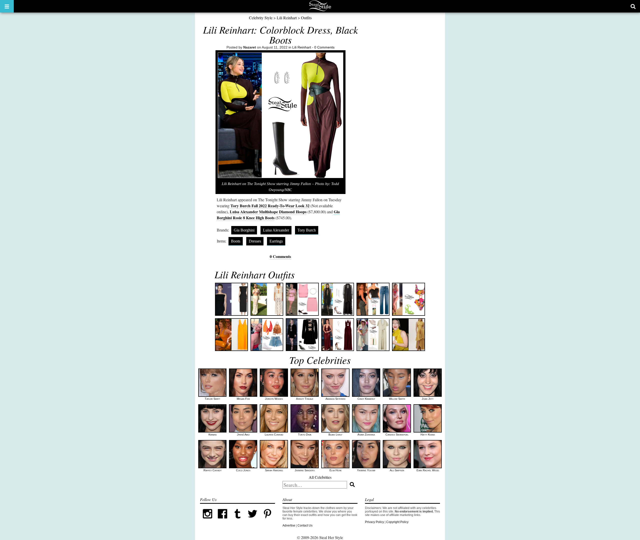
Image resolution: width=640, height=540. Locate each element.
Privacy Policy (374, 522)
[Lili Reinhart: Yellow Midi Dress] (408, 335)
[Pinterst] (267, 520)
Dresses (255, 241)
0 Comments (324, 47)
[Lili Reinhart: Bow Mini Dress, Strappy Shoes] (302, 335)
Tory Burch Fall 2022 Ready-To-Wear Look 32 (270, 205)
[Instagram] (207, 520)
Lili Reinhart (287, 17)
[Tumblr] (237, 520)
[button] (7, 6)
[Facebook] (222, 520)
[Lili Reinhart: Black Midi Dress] (232, 299)
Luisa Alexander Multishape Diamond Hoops (268, 211)
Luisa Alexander (276, 230)
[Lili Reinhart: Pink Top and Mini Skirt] (302, 299)
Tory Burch (307, 230)
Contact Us (305, 525)
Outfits (306, 17)
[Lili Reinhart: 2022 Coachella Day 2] (232, 335)
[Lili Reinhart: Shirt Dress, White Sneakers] (373, 335)
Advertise (288, 525)
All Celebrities (320, 477)
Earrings (276, 241)
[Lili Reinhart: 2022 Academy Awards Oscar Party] (338, 335)
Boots (235, 241)
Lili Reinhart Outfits (254, 274)
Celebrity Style (260, 17)
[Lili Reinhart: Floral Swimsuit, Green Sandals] (408, 299)
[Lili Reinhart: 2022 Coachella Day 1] (267, 335)
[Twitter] (252, 520)
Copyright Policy (397, 522)
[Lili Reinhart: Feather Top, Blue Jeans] (373, 299)
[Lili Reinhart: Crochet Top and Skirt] (267, 299)
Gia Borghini (244, 230)
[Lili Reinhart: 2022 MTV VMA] (338, 299)
